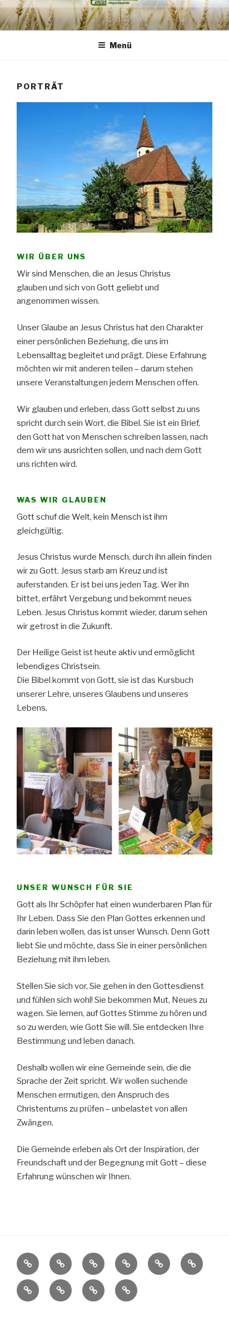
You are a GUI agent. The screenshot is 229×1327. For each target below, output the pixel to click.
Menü (120, 45)
